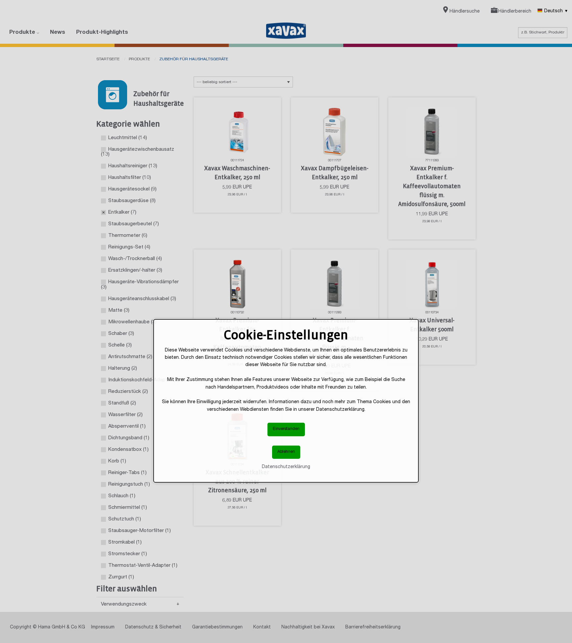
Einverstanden (286, 429)
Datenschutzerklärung (286, 467)
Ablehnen (286, 452)
